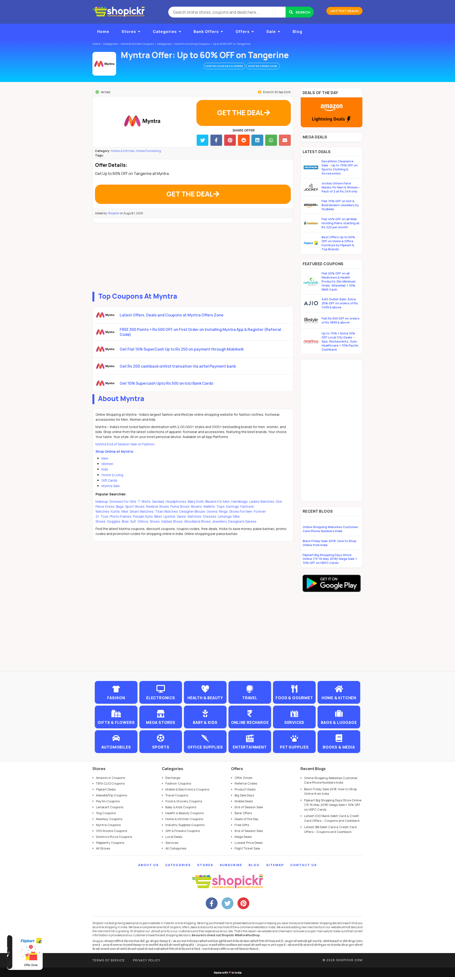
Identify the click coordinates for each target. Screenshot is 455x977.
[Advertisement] (192, 256)
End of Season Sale (249, 807)
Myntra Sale (110, 486)
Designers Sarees (242, 521)
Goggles (113, 521)
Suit (133, 521)
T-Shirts (144, 501)
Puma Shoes (180, 506)
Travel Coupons (176, 795)
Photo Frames (120, 516)
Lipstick (169, 516)
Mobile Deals (244, 801)
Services (171, 842)
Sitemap (275, 865)
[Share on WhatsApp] (271, 140)
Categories (165, 31)
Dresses (209, 516)
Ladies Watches (261, 501)
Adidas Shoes (171, 521)
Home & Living (112, 475)
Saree (181, 516)
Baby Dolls (196, 501)
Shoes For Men (240, 511)
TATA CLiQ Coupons (110, 783)
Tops (220, 506)
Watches (194, 516)
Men (104, 458)
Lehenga (224, 516)
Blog (297, 31)
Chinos (143, 521)
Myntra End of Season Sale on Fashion (125, 444)
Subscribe (231, 865)
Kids (104, 469)
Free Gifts (242, 825)
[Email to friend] (285, 140)
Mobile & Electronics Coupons (187, 789)
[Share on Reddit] (244, 140)
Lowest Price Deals (249, 842)
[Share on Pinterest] (230, 140)
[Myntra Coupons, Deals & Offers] (104, 64)
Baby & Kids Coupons (180, 807)
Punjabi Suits (143, 516)
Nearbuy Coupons (109, 819)
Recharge (172, 778)
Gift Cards (109, 480)
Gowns (212, 511)
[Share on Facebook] (216, 140)
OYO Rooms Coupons (111, 831)
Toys (104, 516)
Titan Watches (166, 511)
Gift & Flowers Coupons (182, 831)
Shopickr (113, 213)
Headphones (176, 501)
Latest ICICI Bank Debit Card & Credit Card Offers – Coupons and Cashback (332, 818)
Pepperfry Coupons (110, 842)
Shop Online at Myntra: (115, 451)
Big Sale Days (244, 795)
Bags (119, 506)
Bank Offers (206, 31)
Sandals (158, 501)
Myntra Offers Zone (263, 66)
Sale (271, 31)
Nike (125, 511)
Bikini (158, 516)
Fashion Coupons (178, 783)
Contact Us (303, 865)
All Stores (103, 848)
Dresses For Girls (123, 501)
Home (103, 31)
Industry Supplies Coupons (185, 825)
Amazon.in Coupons (110, 778)
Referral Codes (246, 783)
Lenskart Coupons (109, 807)
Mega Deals (243, 837)
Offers (243, 31)
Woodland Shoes (197, 521)
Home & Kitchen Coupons (184, 819)
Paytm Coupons (108, 801)
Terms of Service (108, 960)
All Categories (175, 848)
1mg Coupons (106, 813)
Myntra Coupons (108, 825)
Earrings (232, 506)
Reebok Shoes (157, 506)
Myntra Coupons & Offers (224, 66)
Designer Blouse (192, 511)
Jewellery (219, 521)
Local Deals (173, 837)
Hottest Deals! (344, 11)
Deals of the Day (247, 819)
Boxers (196, 506)
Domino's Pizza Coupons (114, 837)
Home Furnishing (148, 151)
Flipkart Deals (106, 789)
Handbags (239, 501)
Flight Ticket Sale (247, 848)
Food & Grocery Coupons (183, 801)
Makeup (102, 501)
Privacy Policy (146, 960)
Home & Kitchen (123, 151)
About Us (148, 865)
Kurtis (115, 511)
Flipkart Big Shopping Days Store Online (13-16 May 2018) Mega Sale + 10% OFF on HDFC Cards (330, 559)
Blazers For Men (218, 501)
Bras (125, 521)
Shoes (154, 521)
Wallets (209, 506)
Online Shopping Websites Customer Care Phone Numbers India (330, 529)
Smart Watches (141, 511)
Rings (223, 511)
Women (107, 463)
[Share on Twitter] (202, 140)
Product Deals (245, 789)
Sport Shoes (134, 506)
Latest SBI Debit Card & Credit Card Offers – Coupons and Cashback (330, 829)
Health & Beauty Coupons (184, 813)
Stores (129, 31)
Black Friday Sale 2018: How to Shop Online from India (329, 543)
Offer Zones (243, 778)
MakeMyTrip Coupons (111, 795)
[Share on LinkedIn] (257, 140)
